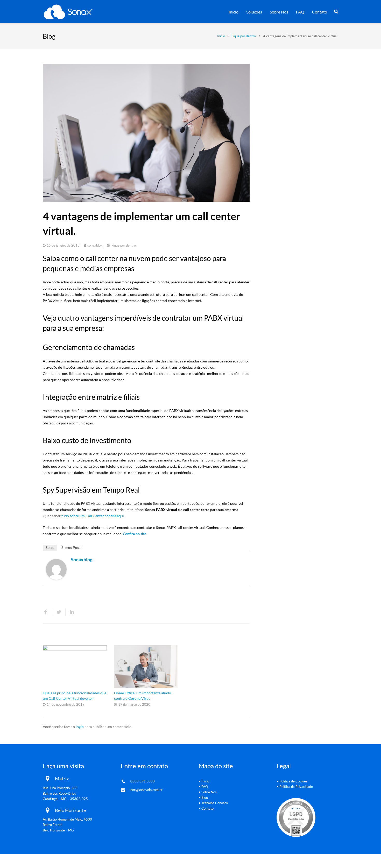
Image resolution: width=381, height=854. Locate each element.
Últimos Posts (71, 548)
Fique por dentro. (244, 36)
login (80, 726)
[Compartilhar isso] (47, 612)
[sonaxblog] (56, 578)
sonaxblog (94, 245)
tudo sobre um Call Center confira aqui (92, 516)
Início (221, 36)
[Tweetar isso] (59, 612)
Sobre (49, 548)
